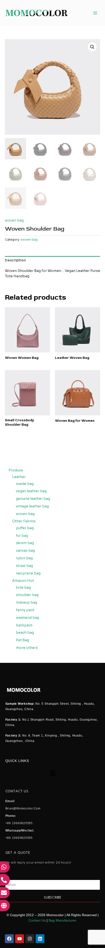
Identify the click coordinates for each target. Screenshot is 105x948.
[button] (92, 47)
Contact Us (37, 920)
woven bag (14, 220)
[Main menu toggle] (95, 13)
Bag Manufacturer (62, 920)
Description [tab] (15, 260)
